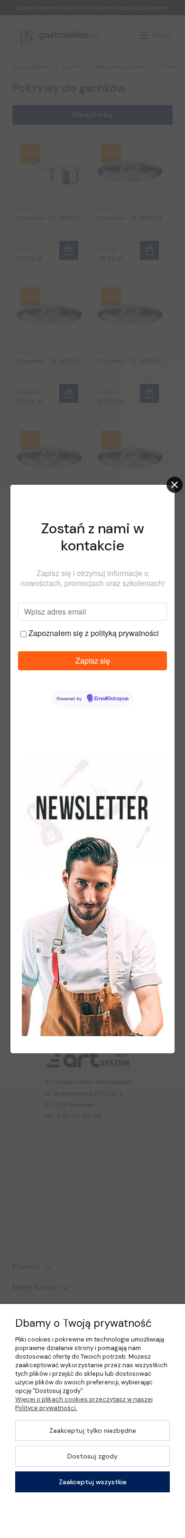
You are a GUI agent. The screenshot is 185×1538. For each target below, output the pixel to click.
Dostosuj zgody (92, 1456)
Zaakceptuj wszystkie (93, 1482)
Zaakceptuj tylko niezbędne (92, 1430)
